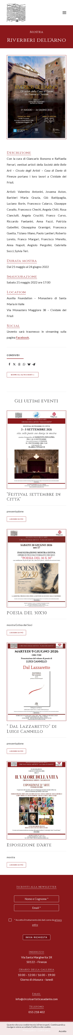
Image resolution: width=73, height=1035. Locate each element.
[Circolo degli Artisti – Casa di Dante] (17, 12)
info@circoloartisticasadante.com (37, 999)
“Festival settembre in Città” (34, 497)
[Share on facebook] (9, 364)
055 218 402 (36, 1012)
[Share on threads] (19, 364)
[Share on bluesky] (29, 364)
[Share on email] (33, 364)
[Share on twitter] (14, 364)
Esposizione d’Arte (29, 845)
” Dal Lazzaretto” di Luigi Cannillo (32, 729)
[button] (64, 12)
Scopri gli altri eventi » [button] (22, 375)
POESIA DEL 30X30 (27, 613)
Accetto (62, 1031)
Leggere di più (16, 519)
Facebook (22, 337)
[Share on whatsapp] (24, 364)
